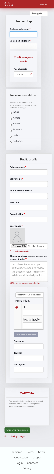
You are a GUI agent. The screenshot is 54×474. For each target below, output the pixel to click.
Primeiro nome (17, 167)
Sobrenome (16, 178)
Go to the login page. (14, 436)
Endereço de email (19, 29)
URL (25, 307)
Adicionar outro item (26, 334)
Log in (19, 463)
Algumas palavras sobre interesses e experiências (28, 258)
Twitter (18, 352)
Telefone (15, 202)
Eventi (30, 452)
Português (37, 13)
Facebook (19, 341)
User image (15, 226)
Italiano (16, 135)
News (41, 452)
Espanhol (17, 129)
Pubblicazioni (20, 457)
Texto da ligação (31, 319)
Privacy (27, 468)
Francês (16, 123)
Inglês (16, 111)
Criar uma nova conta (17, 430)
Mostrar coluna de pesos (29, 294)
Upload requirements (20, 251)
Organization (17, 214)
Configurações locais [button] (23, 59)
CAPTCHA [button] (27, 393)
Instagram (19, 364)
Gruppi (37, 457)
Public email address (21, 190)
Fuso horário (20, 69)
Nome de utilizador (20, 40)
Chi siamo (16, 452)
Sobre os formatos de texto (26, 283)
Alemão (16, 117)
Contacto (32, 463)
